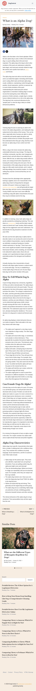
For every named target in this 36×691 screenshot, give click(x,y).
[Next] (31, 547)
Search (4, 577)
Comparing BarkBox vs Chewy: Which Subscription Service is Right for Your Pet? (17, 643)
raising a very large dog (10, 187)
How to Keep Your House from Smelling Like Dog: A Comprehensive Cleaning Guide (16, 598)
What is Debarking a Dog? (8, 511)
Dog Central (7, 24)
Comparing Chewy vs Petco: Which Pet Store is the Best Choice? (16, 632)
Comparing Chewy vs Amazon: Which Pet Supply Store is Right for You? (17, 621)
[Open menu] (32, 3)
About (4, 672)
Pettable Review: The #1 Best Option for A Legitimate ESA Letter (17, 587)
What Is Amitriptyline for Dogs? (27, 511)
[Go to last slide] (4, 547)
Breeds (5, 17)
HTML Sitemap (28, 672)
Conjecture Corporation (25, 684)
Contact (10, 672)
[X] (7, 51)
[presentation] (18, 538)
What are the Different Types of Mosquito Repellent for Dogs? (17, 554)
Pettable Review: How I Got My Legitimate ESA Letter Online (17, 611)
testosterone (11, 223)
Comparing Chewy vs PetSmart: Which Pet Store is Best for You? (17, 654)
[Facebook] (4, 51)
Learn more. (28, 10)
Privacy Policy (18, 672)
